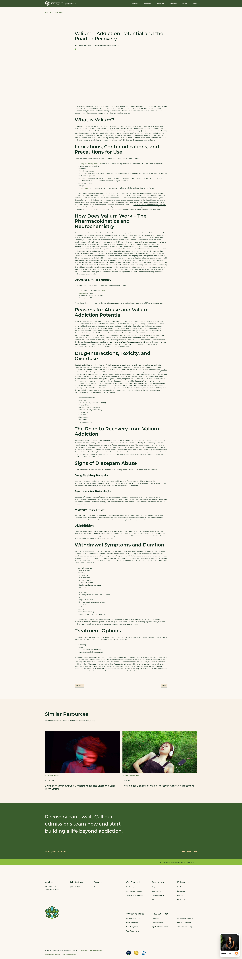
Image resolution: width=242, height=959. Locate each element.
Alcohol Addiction (133, 918)
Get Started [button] (135, 3)
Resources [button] (173, 3)
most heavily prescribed (121, 135)
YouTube (180, 887)
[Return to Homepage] (54, 3)
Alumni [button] (184, 3)
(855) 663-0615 (70, 4)
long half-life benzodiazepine (136, 253)
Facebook (181, 899)
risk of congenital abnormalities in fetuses (150, 205)
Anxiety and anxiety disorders (89, 164)
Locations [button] (147, 3)
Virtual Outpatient (184, 923)
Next (164, 685)
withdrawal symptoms (137, 551)
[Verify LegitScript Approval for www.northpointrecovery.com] (128, 952)
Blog (46, 12)
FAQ (153, 899)
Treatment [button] (160, 3)
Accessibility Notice (96, 950)
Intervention (156, 891)
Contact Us (130, 887)
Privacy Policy (84, 950)
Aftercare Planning (184, 927)
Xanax (102, 290)
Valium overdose (92, 392)
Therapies (155, 918)
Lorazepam (82, 293)
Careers (97, 887)
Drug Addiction (132, 923)
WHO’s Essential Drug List (130, 140)
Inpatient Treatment (160, 927)
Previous (79, 685)
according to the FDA (122, 344)
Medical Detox (157, 923)
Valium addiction (96, 637)
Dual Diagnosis (132, 927)
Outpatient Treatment (186, 918)
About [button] (195, 3)
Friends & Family (158, 895)
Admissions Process (134, 891)
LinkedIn (180, 895)
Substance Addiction (58, 12)
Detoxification (83, 188)
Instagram (181, 891)
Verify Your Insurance (134, 895)
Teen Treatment (132, 931)
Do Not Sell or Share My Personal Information (60, 954)
